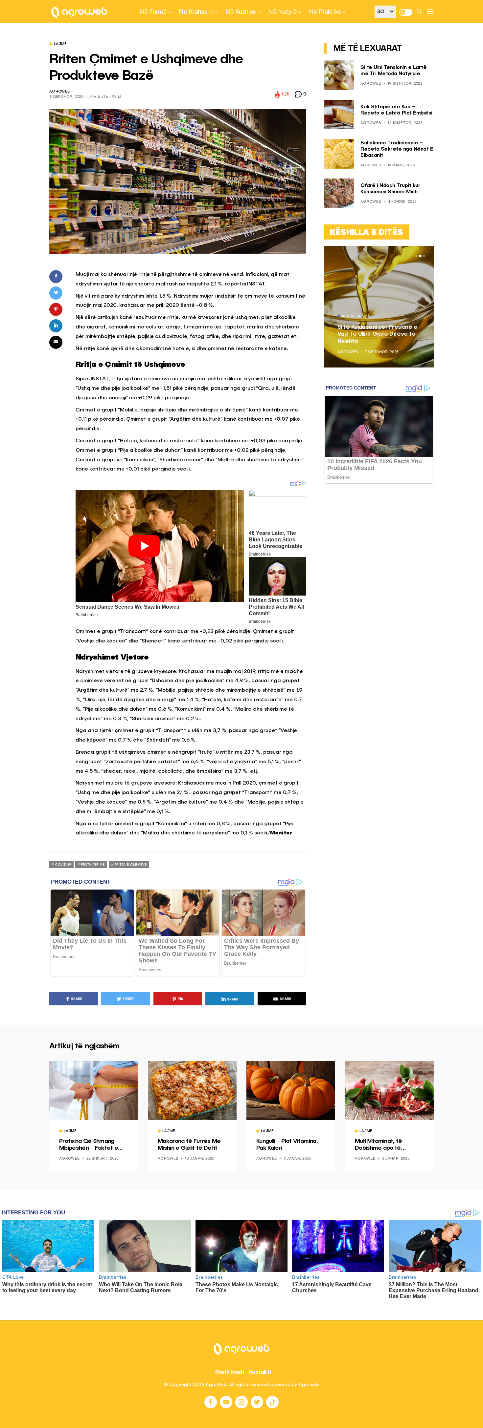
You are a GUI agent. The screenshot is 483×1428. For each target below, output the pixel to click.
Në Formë (153, 11)
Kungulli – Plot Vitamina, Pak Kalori (287, 1144)
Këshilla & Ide (356, 316)
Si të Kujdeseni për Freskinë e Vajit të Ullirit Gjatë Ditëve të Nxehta (377, 334)
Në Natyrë (282, 11)
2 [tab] (420, 256)
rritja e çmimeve (130, 864)
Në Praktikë (325, 11)
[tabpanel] (379, 307)
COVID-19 (63, 864)
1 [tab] (416, 256)
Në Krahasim (196, 11)
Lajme (60, 44)
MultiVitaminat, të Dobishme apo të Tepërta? (378, 1145)
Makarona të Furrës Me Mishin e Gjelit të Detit (189, 1144)
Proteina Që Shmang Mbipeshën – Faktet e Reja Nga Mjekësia (88, 1145)
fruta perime (93, 864)
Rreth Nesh (229, 1372)
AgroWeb (59, 92)
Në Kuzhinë (240, 11)
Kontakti (260, 1372)
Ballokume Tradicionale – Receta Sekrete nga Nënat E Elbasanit (396, 149)
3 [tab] (424, 256)
